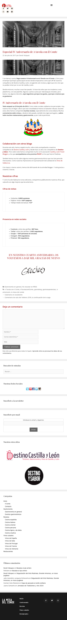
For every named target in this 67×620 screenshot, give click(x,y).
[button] (51, 5)
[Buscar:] (33, 371)
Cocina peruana (10, 527)
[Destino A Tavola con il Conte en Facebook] (33, 390)
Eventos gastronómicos (13, 514)
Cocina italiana (10, 522)
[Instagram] (3, 11)
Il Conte (7, 504)
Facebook (14, 229)
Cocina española (11, 519)
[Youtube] (7, 11)
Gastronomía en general (13, 287)
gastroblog (38, 289)
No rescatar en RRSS (29, 287)
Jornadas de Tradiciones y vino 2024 (30, 586)
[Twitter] (7, 8)
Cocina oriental (10, 525)
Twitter (13, 231)
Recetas (6, 517)
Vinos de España (11, 538)
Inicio (5, 501)
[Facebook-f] (3, 8)
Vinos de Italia (10, 541)
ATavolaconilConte (26, 289)
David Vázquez (8, 568)
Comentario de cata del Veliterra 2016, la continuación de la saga (27, 297)
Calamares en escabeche (13, 295)
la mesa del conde (17, 292)
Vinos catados (8, 535)
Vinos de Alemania (11, 549)
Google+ (14, 233)
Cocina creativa (10, 533)
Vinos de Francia (11, 546)
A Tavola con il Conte (12, 289)
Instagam (14, 236)
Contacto (8, 506)
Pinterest (14, 238)
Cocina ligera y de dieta (13, 530)
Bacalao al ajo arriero (24, 568)
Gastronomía (7, 509)
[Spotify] (12, 11)
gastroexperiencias (49, 289)
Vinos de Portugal (11, 543)
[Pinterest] (12, 8)
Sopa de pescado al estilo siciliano (33, 583)
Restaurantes (8, 551)
